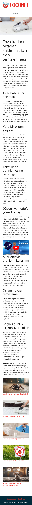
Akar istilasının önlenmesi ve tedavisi (16, 394)
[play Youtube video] (16, 247)
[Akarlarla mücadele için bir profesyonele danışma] (16, 474)
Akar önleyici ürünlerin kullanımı (14, 461)
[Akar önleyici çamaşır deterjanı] (16, 430)
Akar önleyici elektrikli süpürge (13, 416)
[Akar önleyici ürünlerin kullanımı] (16, 452)
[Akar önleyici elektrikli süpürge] (16, 407)
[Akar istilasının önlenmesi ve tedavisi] (16, 385)
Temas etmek (11, 499)
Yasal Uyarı (21, 499)
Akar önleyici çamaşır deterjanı (14, 439)
